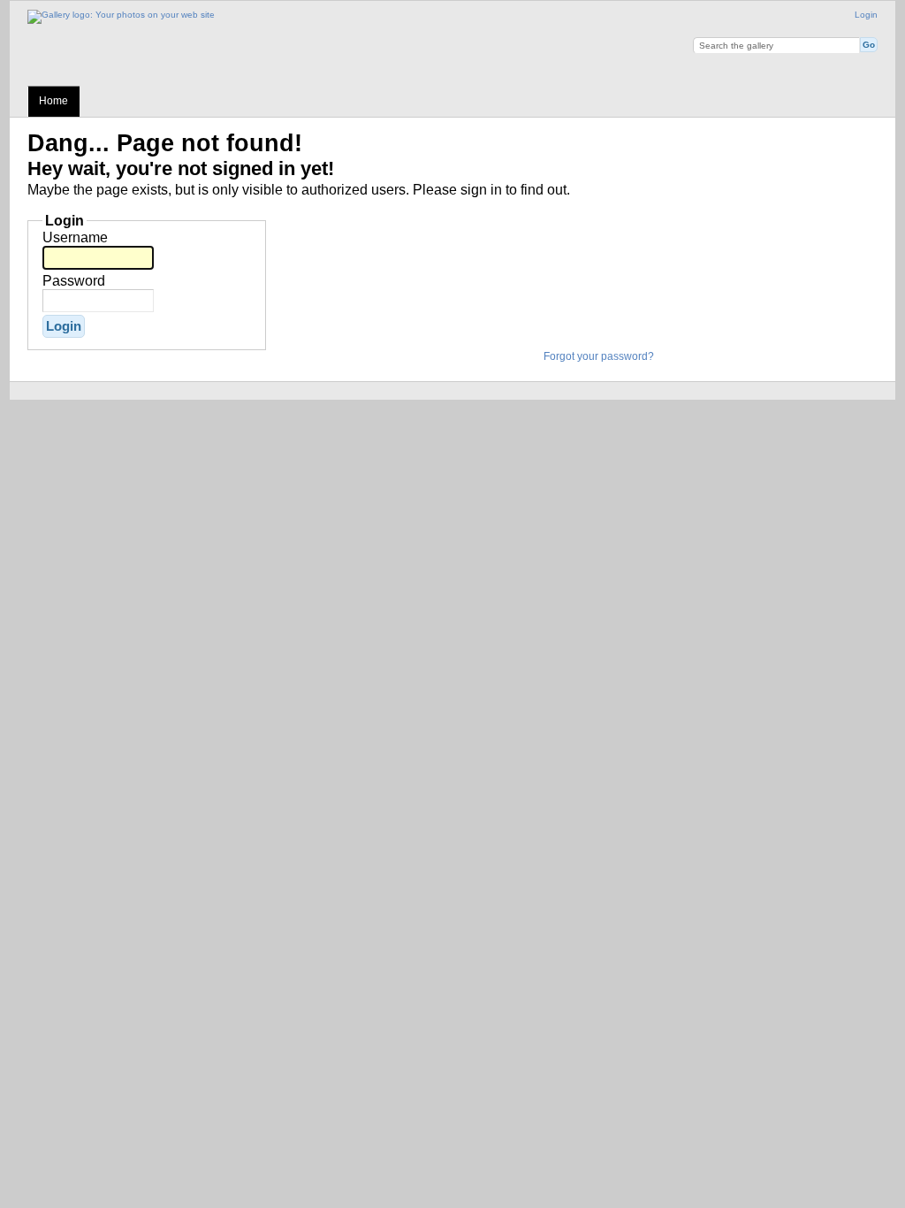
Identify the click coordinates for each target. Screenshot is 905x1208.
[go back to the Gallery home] (121, 14)
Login (866, 14)
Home (53, 101)
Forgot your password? (599, 356)
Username (75, 237)
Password (73, 280)
